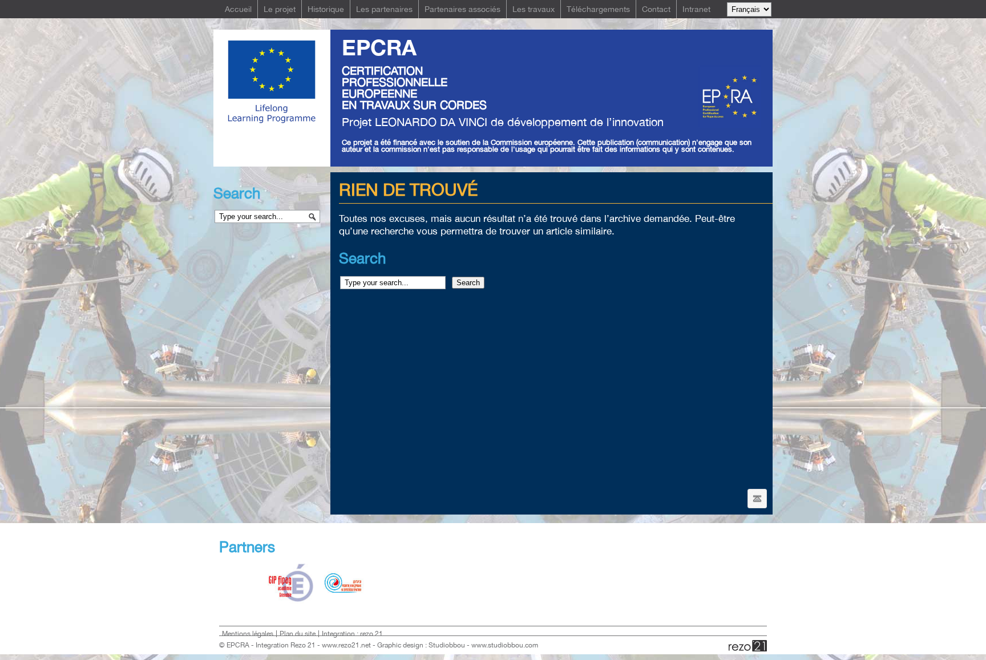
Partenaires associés (462, 9)
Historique (326, 9)
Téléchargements (598, 9)
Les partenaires (384, 9)
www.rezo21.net (346, 645)
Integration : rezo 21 (352, 634)
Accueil (238, 9)
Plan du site (298, 634)
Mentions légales (247, 634)
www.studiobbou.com (504, 645)
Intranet (696, 9)
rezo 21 (748, 645)
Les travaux (533, 9)
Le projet (280, 9)
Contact (656, 9)
